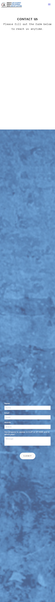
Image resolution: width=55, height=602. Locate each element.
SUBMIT (27, 456)
